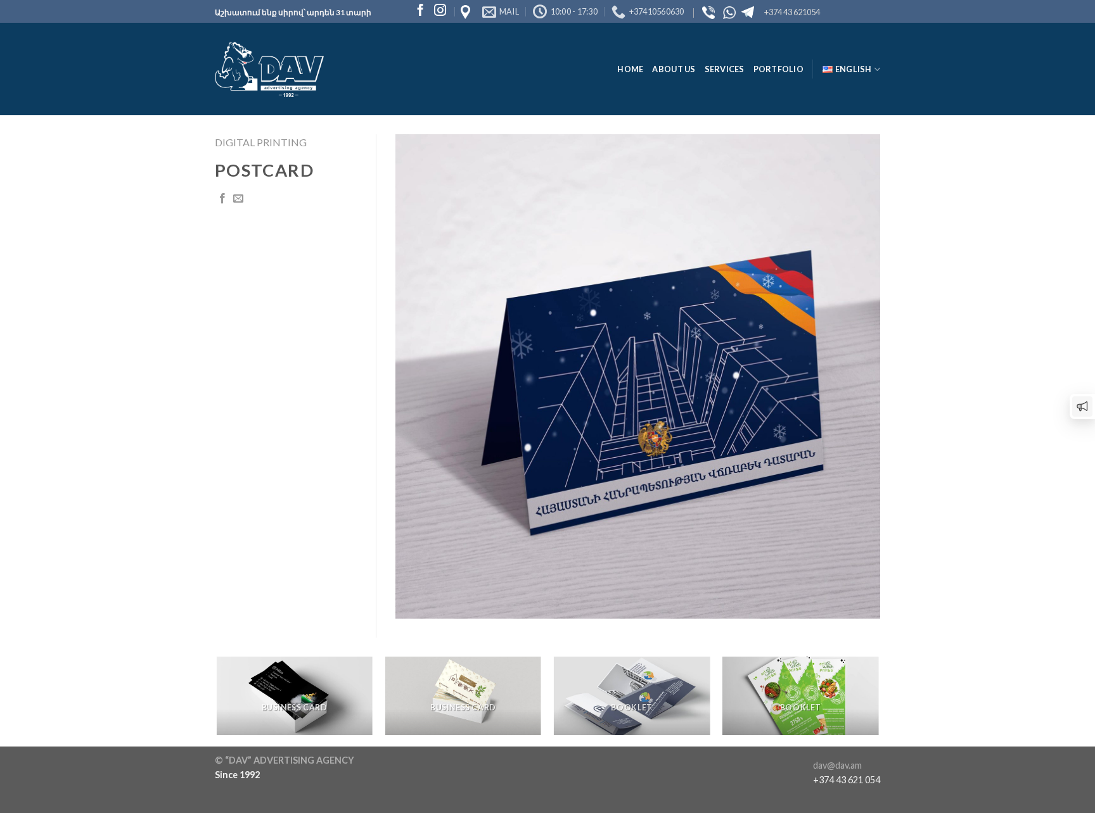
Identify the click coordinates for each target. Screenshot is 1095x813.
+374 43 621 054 (846, 779)
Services (725, 69)
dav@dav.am (837, 765)
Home (630, 69)
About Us (673, 69)
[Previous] (217, 700)
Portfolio (778, 69)
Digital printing (261, 142)
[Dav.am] (269, 69)
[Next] (878, 700)
